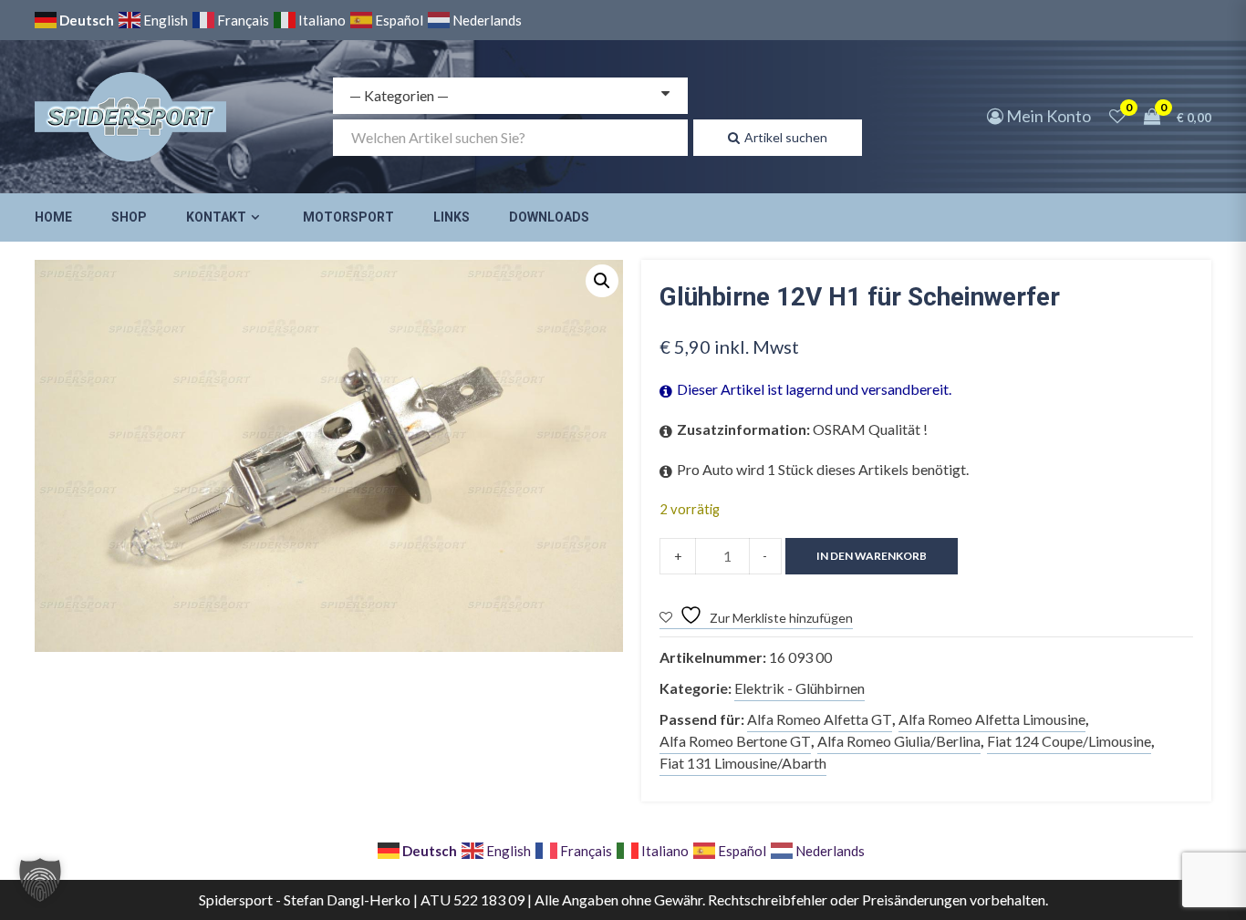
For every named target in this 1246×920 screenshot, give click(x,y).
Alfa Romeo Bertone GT (735, 740)
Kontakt (216, 217)
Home (53, 217)
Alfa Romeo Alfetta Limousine (991, 719)
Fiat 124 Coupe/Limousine (1069, 740)
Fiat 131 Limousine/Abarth (742, 762)
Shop (129, 217)
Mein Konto (1047, 116)
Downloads (549, 217)
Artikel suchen (785, 137)
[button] (602, 280)
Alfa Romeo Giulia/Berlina (899, 740)
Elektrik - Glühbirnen (799, 688)
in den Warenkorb (871, 556)
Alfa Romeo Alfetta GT (819, 719)
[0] (1117, 116)
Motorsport (348, 217)
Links (451, 217)
